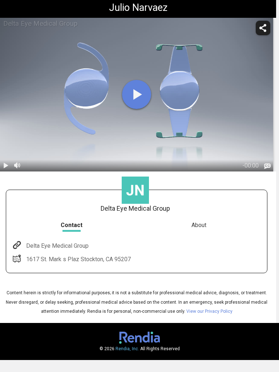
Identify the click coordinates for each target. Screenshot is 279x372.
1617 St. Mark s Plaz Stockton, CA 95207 (78, 259)
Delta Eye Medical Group (57, 245)
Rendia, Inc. (127, 348)
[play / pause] (6, 165)
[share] (263, 28)
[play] (136, 94)
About (198, 225)
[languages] (267, 166)
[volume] (17, 165)
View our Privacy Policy (209, 311)
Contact (71, 225)
